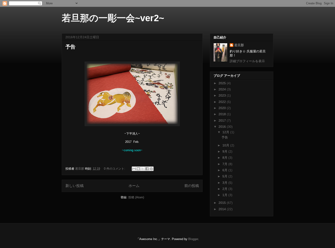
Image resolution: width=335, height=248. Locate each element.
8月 (225, 157)
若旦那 (239, 45)
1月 (225, 195)
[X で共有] (142, 168)
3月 (225, 182)
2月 (225, 189)
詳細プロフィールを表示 (247, 61)
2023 (223, 95)
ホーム (134, 186)
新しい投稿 (74, 186)
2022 (223, 102)
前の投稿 (191, 186)
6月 (225, 170)
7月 (225, 164)
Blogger (193, 239)
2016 (223, 126)
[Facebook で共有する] (147, 168)
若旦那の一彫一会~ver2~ (113, 18)
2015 (223, 203)
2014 (223, 209)
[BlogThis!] (138, 168)
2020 (223, 108)
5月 (225, 176)
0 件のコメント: (115, 168)
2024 (223, 89)
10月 (226, 145)
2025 (223, 83)
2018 (223, 114)
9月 (225, 151)
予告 (70, 47)
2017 (223, 120)
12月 (226, 132)
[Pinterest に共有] (151, 168)
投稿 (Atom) (136, 197)
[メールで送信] (134, 168)
